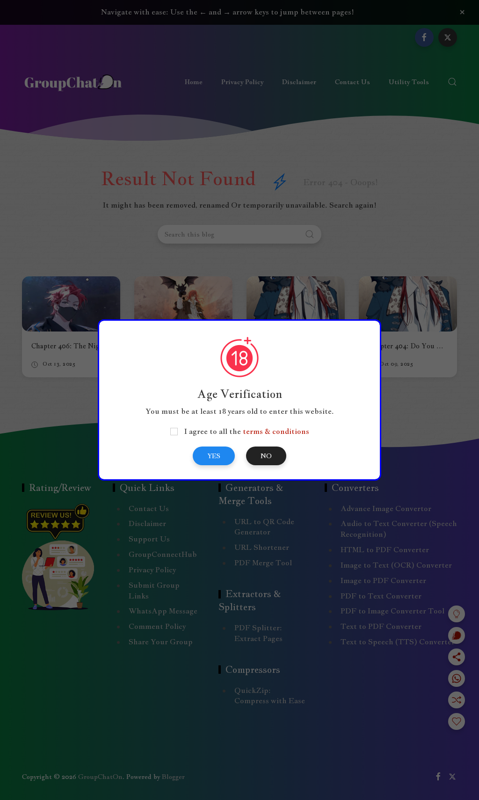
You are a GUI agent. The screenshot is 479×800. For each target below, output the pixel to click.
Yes (213, 456)
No (266, 456)
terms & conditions (276, 431)
